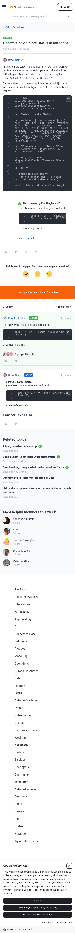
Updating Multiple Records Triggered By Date (28, 477)
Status (19, 826)
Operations (22, 663)
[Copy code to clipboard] (68, 99)
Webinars (21, 738)
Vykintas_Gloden (22, 561)
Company (21, 796)
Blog (17, 819)
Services (20, 760)
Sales (18, 678)
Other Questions (14, 27)
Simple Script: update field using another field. (29, 456)
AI (16, 627)
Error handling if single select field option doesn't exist (34, 467)
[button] (4, 7)
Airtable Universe (25, 789)
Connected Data (25, 634)
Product (20, 649)
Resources (21, 745)
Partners (20, 752)
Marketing (21, 656)
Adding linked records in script (20, 446)
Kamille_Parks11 (17, 318)
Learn (18, 693)
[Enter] (6, 16)
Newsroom (21, 834)
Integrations (22, 604)
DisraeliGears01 (22, 550)
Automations (10, 450)
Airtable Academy (26, 700)
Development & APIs (14, 461)
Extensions (22, 612)
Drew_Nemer (15, 60)
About (18, 804)
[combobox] (37, 16)
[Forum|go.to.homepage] (22, 7)
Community (22, 774)
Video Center (23, 715)
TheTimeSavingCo (23, 540)
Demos (19, 723)
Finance (20, 686)
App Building (23, 619)
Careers (19, 811)
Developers (22, 767)
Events (19, 708)
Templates (21, 782)
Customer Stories (26, 730)
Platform (20, 589)
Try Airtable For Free (27, 841)
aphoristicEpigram (23, 519)
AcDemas (18, 529)
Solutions (21, 641)
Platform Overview (26, 597)
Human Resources (26, 671)
